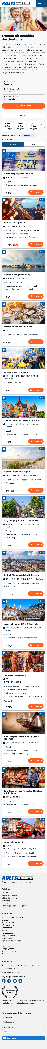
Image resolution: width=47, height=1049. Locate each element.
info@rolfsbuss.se (11, 972)
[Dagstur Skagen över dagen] (23, 458)
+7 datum (24, 178)
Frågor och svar (8, 935)
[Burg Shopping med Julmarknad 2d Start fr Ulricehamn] (23, 777)
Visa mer (7, 701)
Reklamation (7, 928)
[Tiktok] (20, 981)
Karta (34, 144)
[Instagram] (9, 981)
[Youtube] (15, 981)
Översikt (13, 144)
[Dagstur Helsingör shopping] (23, 261)
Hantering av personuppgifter (14, 906)
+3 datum (39, 579)
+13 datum (7, 427)
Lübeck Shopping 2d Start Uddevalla (20, 624)
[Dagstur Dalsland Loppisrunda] (23, 313)
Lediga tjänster (8, 949)
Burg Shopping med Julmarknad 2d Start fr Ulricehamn (22, 792)
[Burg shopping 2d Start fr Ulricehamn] (23, 507)
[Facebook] (4, 981)
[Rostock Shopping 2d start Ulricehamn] (23, 407)
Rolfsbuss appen (8, 933)
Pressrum (5, 930)
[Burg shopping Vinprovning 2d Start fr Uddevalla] (23, 723)
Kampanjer (6, 946)
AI (2, 954)
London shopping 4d (13, 842)
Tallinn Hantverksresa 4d (15, 675)
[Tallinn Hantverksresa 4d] (23, 662)
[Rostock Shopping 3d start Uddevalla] (23, 561)
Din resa (5, 903)
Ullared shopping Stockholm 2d (18, 174)
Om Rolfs (5, 893)
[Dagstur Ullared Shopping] (23, 358)
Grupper (5, 920)
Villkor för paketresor (10, 898)
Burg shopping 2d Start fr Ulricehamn (21, 520)
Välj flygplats (7, 1018)
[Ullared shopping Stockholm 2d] (23, 160)
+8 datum (34, 476)
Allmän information (9, 895)
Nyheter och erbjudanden (12, 917)
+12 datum (7, 527)
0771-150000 (9, 969)
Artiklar (5, 943)
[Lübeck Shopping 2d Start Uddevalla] (23, 610)
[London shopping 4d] (23, 828)
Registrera (11, 1038)
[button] (23, 82)
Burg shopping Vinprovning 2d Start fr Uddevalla (21, 738)
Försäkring (6, 900)
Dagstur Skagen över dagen (16, 472)
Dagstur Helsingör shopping (16, 275)
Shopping (27, 135)
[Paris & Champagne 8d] (23, 209)
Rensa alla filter (7, 139)
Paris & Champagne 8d (14, 222)
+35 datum (8, 379)
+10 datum (8, 630)
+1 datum (23, 278)
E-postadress (7, 1027)
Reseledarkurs (7, 938)
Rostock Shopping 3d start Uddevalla (21, 575)
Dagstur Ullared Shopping (15, 372)
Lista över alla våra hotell (12, 941)
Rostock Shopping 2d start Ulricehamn (21, 420)
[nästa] (43, 126)
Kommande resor (9, 951)
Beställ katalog (8, 922)
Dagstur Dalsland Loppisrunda (17, 327)
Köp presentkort (8, 925)
